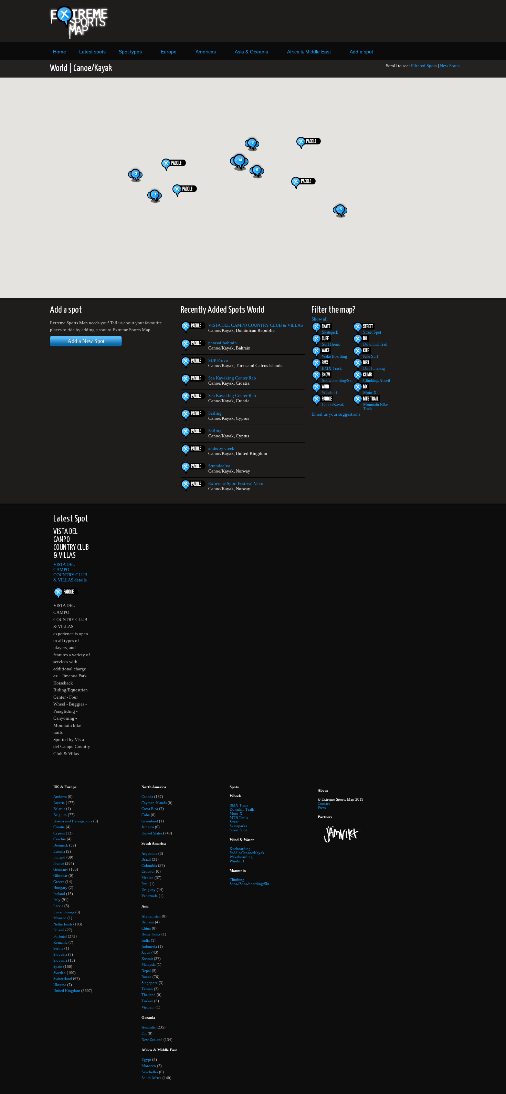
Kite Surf (370, 356)
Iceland (59, 894)
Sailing (215, 413)
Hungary (60, 887)
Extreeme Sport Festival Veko (235, 483)
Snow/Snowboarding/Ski (249, 884)
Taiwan (147, 989)
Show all (320, 319)
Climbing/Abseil (376, 380)
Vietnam (148, 1007)
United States (151, 833)
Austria (59, 803)
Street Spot (372, 332)
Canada (147, 796)
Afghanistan (151, 916)
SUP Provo (218, 360)
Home (59, 51)
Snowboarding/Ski (337, 380)
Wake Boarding (334, 356)
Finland (59, 857)
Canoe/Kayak (333, 405)
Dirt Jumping (374, 368)
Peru (145, 884)
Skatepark (330, 332)
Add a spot (361, 51)
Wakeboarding (241, 857)
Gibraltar (60, 875)
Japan (145, 952)
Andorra (60, 796)
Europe (169, 51)
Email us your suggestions (336, 414)
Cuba (145, 815)
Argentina (149, 853)
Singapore (149, 983)
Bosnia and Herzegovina (72, 821)
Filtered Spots (424, 65)
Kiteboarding (240, 849)
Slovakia (60, 954)
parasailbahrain (222, 343)
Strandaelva (219, 466)
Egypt (146, 1059)
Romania (60, 942)
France (58, 863)
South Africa (151, 1078)
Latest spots (92, 51)
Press (322, 808)
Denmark (60, 845)
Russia (146, 977)
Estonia (59, 851)
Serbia (58, 948)
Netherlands (62, 924)
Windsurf (329, 393)
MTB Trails (239, 818)
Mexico (147, 877)
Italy (57, 900)
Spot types (130, 51)
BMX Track (332, 368)
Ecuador (148, 871)
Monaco (59, 918)
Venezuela (149, 896)
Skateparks (238, 826)
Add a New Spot (85, 341)
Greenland (149, 821)
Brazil (146, 859)
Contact (324, 803)
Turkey (147, 1001)
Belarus (59, 809)
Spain (57, 966)
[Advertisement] (316, 21)
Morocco (148, 1066)
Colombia (149, 865)
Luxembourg (63, 912)
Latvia (58, 906)
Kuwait (147, 958)
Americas (206, 51)
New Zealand (151, 1039)
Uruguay (148, 890)
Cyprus (59, 833)
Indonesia (149, 946)
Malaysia (148, 964)
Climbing (237, 880)
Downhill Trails (242, 809)
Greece (58, 882)
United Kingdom (66, 991)
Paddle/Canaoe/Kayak (247, 853)
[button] (175, 165)
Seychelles (149, 1072)
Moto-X (370, 393)
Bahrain (147, 922)
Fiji (144, 1033)
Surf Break (331, 344)
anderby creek (221, 448)
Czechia (59, 839)
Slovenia (60, 960)
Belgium (60, 815)
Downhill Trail (375, 344)
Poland (58, 930)
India (145, 940)
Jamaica (147, 827)
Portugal (60, 936)
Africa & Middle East (309, 51)
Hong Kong (150, 934)
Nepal (146, 971)
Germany (60, 869)
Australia (148, 1027)
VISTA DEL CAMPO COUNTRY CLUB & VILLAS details (70, 572)
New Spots (450, 65)
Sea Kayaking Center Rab (232, 378)
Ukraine (59, 985)
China (146, 928)
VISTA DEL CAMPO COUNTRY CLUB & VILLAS (255, 325)
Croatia (59, 827)
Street (234, 822)
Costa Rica (149, 809)
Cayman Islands (154, 803)
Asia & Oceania (251, 51)
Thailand (148, 995)
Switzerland (62, 978)
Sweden (59, 973)
